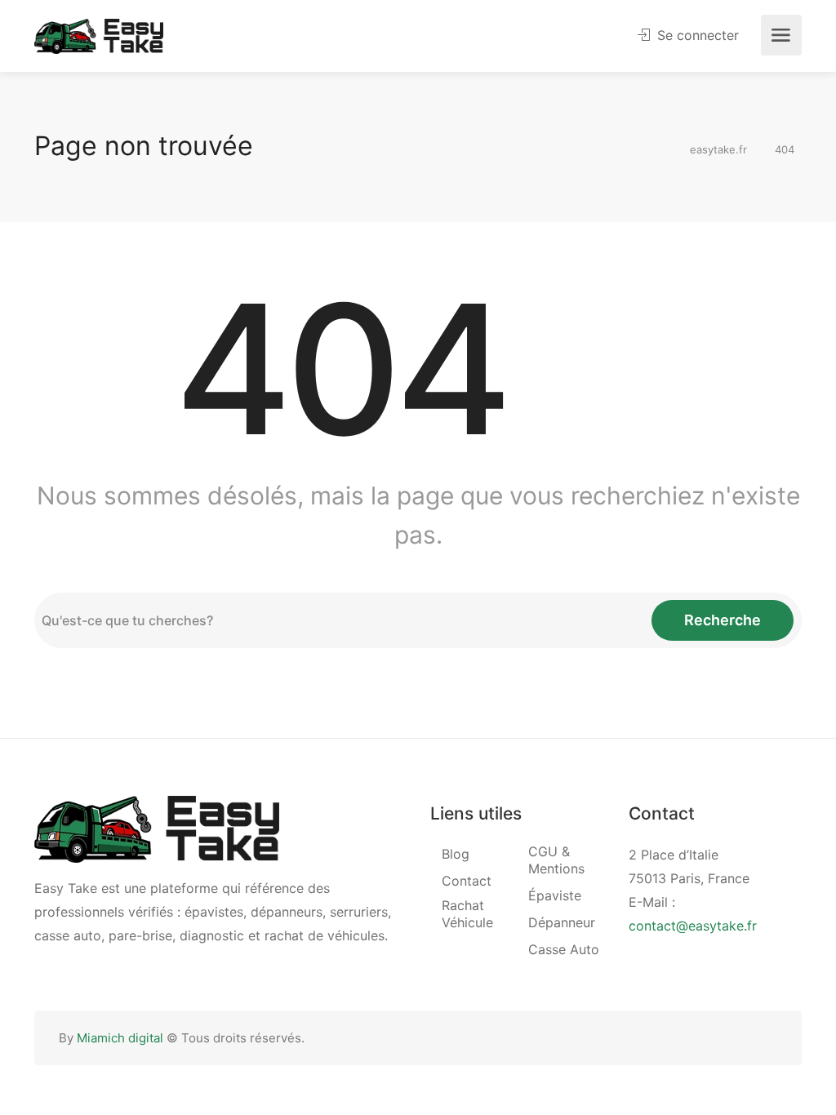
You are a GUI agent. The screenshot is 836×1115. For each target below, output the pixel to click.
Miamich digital (120, 1038)
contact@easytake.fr (693, 925)
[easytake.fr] (98, 35)
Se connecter (696, 35)
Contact (466, 881)
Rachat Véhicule (467, 914)
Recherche (722, 620)
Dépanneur (561, 922)
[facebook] (740, 1038)
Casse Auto (563, 949)
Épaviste (554, 895)
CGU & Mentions (556, 860)
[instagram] (767, 1038)
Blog (455, 854)
